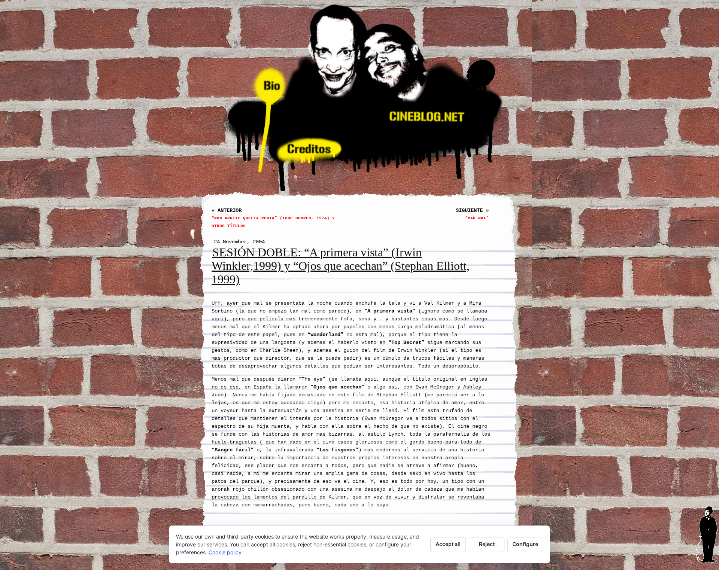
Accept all (448, 544)
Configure (525, 544)
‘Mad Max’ (477, 218)
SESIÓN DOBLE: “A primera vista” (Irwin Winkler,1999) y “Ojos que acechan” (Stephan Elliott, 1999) (341, 266)
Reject (487, 544)
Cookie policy (225, 552)
